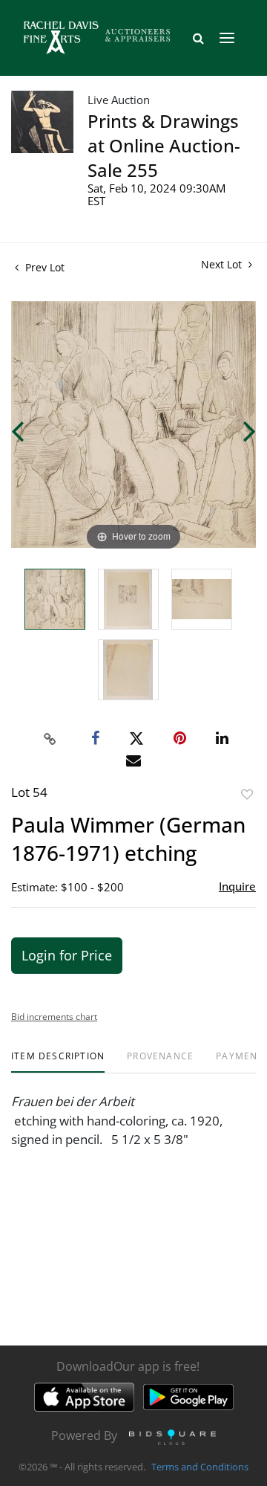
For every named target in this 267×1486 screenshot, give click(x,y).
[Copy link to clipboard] (50, 739)
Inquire (237, 886)
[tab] (58, 1062)
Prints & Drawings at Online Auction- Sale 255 (164, 145)
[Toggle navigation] (227, 38)
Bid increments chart (54, 1016)
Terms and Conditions (199, 1466)
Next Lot (223, 264)
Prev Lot (43, 267)
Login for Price (67, 955)
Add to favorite (247, 794)
